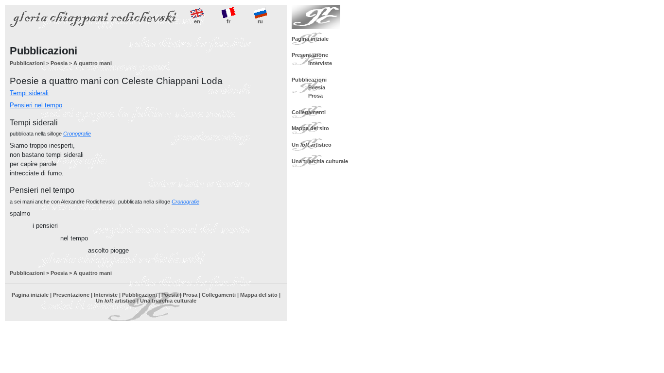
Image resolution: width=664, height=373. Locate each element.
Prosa (190, 295)
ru (260, 21)
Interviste (106, 295)
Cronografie (77, 133)
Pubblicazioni (27, 63)
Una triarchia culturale (168, 301)
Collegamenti (219, 295)
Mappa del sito (259, 295)
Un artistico (116, 301)
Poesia (59, 63)
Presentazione (71, 295)
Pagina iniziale (30, 295)
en (197, 21)
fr (228, 21)
